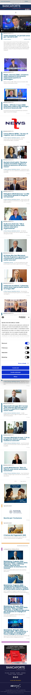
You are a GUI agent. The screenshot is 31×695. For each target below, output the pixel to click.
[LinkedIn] (28, 9)
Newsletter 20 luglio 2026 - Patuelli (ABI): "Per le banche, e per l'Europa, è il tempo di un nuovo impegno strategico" (16, 632)
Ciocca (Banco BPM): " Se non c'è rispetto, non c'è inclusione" (16, 134)
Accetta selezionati (15, 372)
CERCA (26, 1)
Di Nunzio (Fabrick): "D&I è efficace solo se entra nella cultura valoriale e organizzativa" (14, 226)
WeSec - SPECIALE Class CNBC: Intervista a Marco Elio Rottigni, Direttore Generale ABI (16, 106)
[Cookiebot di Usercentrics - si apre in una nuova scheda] (19, 317)
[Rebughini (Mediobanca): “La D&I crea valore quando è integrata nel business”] (15, 189)
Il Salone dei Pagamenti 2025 (15, 535)
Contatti (14, 674)
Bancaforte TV (9, 72)
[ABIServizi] (15, 686)
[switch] (27, 348)
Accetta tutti (15, 368)
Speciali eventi (8, 506)
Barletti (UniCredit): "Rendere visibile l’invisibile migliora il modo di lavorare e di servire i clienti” (15, 164)
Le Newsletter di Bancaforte (11, 549)
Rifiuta (15, 376)
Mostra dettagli (22, 363)
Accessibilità (20, 674)
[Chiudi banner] (28, 317)
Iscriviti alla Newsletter (5, 1)
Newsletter (12, 673)
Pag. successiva (23, 481)
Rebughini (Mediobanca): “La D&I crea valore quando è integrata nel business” (16, 195)
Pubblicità (23, 673)
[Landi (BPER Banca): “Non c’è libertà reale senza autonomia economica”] (15, 463)
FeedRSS (18, 673)
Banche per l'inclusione (13, 518)
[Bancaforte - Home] (11, 7)
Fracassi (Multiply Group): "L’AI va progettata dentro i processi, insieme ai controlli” (16, 439)
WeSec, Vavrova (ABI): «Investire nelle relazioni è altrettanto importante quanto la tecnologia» (16, 77)
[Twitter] (27, 9)
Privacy (10, 674)
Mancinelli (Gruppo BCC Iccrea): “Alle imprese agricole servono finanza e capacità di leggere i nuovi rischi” (16, 408)
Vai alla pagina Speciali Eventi (22, 545)
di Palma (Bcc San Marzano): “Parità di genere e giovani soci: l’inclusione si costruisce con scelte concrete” (16, 258)
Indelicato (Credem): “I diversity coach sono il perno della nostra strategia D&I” (16, 287)
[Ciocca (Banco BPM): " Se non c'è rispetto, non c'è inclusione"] (15, 129)
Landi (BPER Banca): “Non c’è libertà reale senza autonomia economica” (15, 469)
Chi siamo (7, 673)
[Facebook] (25, 9)
